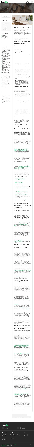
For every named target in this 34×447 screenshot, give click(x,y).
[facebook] (30, 444)
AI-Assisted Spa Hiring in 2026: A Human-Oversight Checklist (6, 56)
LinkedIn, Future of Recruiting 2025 (20, 187)
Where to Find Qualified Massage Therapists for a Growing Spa (5, 81)
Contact (18, 435)
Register (28, 2)
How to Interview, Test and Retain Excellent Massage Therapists (6, 78)
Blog (17, 434)
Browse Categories (4, 36)
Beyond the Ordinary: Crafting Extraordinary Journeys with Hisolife (5, 90)
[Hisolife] (5, 2)
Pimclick (7, 444)
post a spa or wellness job (21, 167)
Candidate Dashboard (5, 37)
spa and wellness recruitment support (20, 178)
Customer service (22, 30)
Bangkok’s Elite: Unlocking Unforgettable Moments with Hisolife (6, 101)
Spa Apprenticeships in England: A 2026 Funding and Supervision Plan (6, 46)
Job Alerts (3, 38)
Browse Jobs (4, 35)
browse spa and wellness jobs (18, 394)
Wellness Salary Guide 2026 (23, 150)
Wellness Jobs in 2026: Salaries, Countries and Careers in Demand (5, 70)
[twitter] (32, 444)
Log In (27, 1)
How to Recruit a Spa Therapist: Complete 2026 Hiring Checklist (6, 67)
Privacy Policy (26, 434)
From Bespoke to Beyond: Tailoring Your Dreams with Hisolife (6, 98)
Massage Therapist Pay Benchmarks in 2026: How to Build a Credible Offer (6, 53)
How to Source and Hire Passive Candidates (20, 414)
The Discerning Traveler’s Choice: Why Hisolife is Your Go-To (6, 87)
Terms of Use (26, 435)
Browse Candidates (12, 434)
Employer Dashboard (13, 435)
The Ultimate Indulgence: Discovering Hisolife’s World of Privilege (6, 95)
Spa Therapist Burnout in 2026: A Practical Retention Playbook (6, 62)
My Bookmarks (4, 39)
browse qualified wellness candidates (24, 166)
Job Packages (12, 438)
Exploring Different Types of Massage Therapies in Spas (21, 417)
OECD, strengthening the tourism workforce (21, 191)
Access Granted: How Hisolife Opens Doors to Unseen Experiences (6, 93)
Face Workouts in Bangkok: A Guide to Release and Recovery (6, 59)
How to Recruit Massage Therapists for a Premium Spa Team (5, 84)
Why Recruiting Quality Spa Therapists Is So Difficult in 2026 (6, 73)
